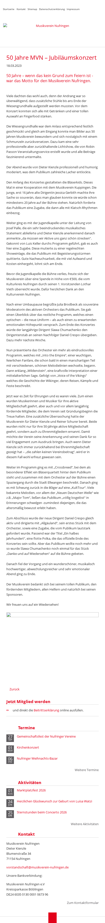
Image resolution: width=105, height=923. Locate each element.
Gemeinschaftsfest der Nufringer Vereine (46, 736)
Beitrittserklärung (46, 710)
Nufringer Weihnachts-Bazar (37, 758)
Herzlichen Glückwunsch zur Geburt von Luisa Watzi (54, 801)
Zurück (15, 689)
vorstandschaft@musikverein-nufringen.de (37, 867)
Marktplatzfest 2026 (31, 790)
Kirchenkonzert (28, 747)
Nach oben (52, 917)
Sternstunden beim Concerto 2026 (42, 812)
